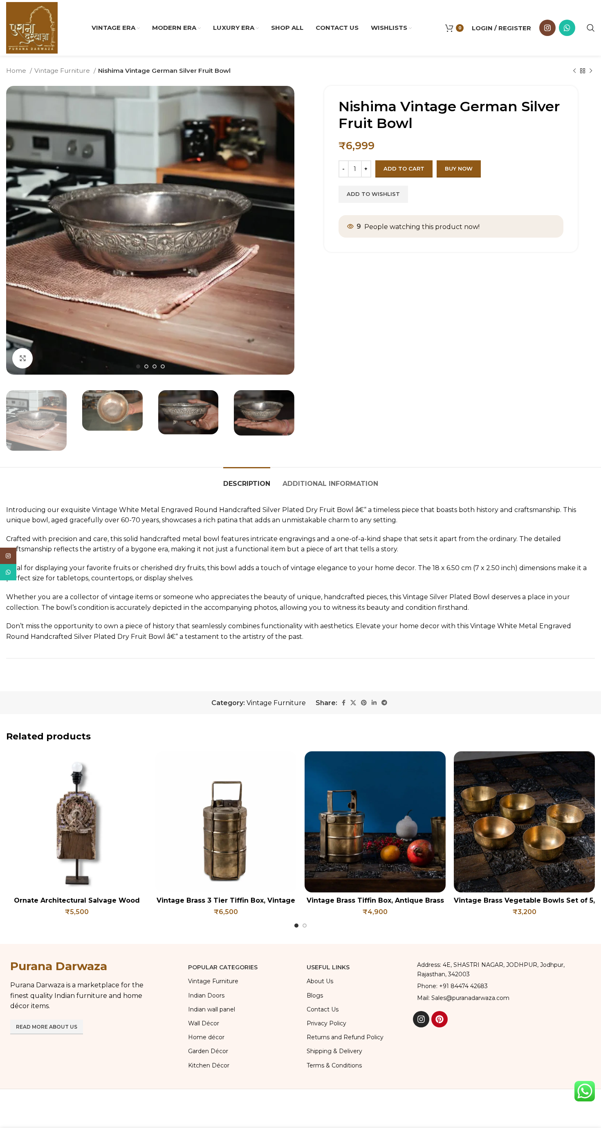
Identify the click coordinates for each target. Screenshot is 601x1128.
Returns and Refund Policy (345, 1037)
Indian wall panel (211, 1009)
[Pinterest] (439, 1019)
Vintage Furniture (63, 70)
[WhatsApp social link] (567, 28)
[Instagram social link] (547, 28)
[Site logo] (32, 27)
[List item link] (502, 986)
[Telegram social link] (384, 702)
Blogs (315, 995)
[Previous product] (574, 71)
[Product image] (76, 821)
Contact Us (323, 1009)
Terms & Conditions (334, 1065)
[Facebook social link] (343, 702)
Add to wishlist (373, 194)
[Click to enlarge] (22, 358)
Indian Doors (206, 995)
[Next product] (591, 71)
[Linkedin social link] (374, 702)
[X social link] (353, 702)
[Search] (591, 28)
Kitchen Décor (208, 1065)
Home (17, 70)
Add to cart (403, 168)
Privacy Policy (326, 1023)
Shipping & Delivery (334, 1051)
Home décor (206, 1037)
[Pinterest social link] (364, 702)
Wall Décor (203, 1023)
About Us (320, 981)
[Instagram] (421, 1019)
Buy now (459, 168)
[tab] (246, 479)
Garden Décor (208, 1051)
